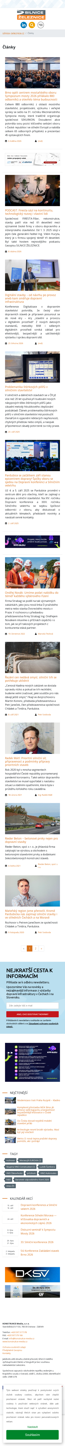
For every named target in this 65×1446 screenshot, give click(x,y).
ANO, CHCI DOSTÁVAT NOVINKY (32, 1014)
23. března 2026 (15, 343)
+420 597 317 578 (19, 1332)
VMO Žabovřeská (14, 1173)
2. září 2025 (13, 523)
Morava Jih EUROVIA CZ (30, 1160)
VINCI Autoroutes (48, 1173)
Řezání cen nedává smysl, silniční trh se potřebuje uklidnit (30, 679)
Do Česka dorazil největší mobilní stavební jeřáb (34, 1122)
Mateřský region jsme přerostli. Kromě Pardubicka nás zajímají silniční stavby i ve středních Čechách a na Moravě (31, 914)
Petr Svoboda (44, 714)
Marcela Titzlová (45, 633)
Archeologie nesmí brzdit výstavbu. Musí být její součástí (38, 1131)
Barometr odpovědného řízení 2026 (32, 1179)
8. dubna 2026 (14, 251)
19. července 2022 (16, 633)
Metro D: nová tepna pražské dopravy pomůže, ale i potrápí (37, 1140)
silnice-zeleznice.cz (13, 33)
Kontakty (7, 1353)
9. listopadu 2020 (16, 932)
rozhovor (10, 1160)
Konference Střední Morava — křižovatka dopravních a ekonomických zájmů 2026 (38, 1219)
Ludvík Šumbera (47, 1166)
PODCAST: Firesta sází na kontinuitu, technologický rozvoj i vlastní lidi (29, 212)
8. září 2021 (13, 714)
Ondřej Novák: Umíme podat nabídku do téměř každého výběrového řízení (31, 594)
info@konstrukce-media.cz (21, 1338)
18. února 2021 (15, 794)
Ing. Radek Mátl (45, 794)
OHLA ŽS (10, 1186)
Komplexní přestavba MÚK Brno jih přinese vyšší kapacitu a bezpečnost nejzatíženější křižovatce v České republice (36, 1111)
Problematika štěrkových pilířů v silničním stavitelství (26, 388)
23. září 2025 (14, 431)
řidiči (8, 1179)
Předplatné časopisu (12, 1350)
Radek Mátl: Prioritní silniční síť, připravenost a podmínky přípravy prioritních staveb (27, 761)
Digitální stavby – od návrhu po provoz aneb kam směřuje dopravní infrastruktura (30, 298)
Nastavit (32, 1427)
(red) (40, 141)
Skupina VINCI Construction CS (20, 1166)
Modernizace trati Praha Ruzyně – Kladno (38, 1100)
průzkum (31, 1173)
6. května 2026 (14, 141)
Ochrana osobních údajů (14, 1347)
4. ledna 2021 (14, 865)
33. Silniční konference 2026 (37, 1242)
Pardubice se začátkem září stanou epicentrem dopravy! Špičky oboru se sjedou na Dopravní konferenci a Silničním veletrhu (32, 480)
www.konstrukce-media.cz (15, 1341)
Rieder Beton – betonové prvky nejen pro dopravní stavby (31, 840)
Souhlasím (32, 1435)
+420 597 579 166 (15, 1335)
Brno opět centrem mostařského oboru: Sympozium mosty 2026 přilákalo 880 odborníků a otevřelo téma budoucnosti (31, 96)
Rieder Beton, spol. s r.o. (48, 866)
